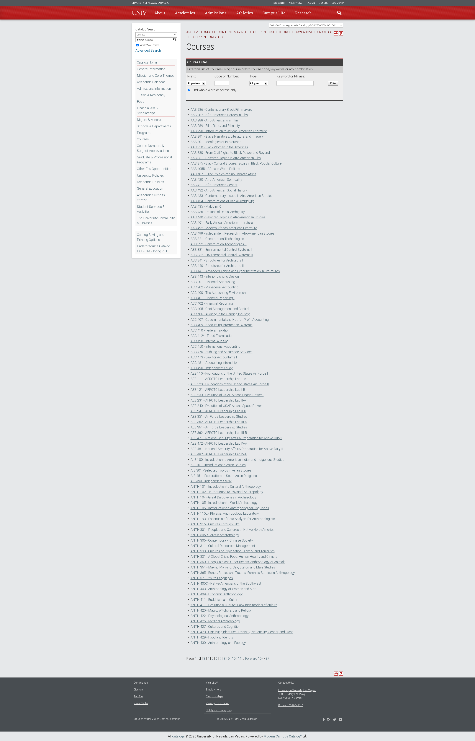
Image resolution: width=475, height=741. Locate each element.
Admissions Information (154, 88)
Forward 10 (253, 658)
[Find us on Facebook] (324, 720)
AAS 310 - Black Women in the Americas (219, 147)
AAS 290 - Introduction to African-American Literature (229, 131)
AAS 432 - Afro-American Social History (219, 190)
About (159, 12)
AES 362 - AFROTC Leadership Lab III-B (219, 433)
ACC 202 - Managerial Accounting (214, 287)
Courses (143, 139)
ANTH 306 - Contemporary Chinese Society (222, 540)
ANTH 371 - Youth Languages (212, 578)
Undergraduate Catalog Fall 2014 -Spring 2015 (153, 248)
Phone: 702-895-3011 (290, 705)
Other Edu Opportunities (154, 169)
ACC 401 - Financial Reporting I (213, 298)
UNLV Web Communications (163, 718)
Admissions (215, 12)
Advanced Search (148, 50)
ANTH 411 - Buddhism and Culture (215, 600)
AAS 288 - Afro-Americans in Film (214, 120)
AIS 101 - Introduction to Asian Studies (218, 465)
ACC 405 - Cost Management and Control (220, 309)
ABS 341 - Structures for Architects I (217, 260)
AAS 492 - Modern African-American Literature (224, 228)
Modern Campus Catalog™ (283, 736)
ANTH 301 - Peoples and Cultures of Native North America (232, 530)
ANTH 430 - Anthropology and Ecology (218, 643)
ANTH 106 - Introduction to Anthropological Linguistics (230, 508)
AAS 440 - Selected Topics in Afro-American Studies (228, 217)
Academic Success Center (151, 197)
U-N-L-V (139, 13)
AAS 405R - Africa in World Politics (215, 169)
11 (240, 658)
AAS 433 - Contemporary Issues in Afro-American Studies (232, 196)
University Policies (150, 175)
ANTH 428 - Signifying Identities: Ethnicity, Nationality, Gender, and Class (242, 632)
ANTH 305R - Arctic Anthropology (215, 535)
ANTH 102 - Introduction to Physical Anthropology (227, 492)
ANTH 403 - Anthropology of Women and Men (223, 589)
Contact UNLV (286, 682)
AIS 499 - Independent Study (211, 481)
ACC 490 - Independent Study (212, 368)
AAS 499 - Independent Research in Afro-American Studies (232, 233)
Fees (140, 101)
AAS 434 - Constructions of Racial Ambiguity (222, 201)
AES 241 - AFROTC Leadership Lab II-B (218, 411)
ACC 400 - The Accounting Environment (219, 293)
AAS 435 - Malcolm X (206, 206)
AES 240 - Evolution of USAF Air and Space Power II (228, 406)
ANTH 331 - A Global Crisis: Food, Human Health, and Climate (234, 556)
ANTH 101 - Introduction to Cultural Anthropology (226, 486)
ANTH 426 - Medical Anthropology (215, 621)
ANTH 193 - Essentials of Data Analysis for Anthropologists (233, 519)
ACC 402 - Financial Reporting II (213, 303)
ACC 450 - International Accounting (215, 346)
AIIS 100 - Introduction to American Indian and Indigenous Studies (237, 460)
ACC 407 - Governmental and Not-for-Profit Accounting (230, 319)
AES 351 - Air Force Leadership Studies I (220, 416)
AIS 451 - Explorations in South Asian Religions (224, 476)
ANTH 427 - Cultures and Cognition (215, 626)
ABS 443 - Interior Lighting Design (215, 276)
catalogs (178, 736)
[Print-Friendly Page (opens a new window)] (336, 33)
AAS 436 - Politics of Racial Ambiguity (218, 212)
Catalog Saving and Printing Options (150, 237)
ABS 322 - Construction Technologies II (219, 244)
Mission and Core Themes (155, 75)
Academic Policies (150, 182)
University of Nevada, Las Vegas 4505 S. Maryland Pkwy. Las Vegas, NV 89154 (297, 694)
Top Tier (138, 696)
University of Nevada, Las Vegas (150, 3)
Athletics (244, 12)
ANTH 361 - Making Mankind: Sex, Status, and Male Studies (233, 567)
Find (339, 13)
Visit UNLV (212, 682)
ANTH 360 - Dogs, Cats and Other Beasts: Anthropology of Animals (238, 562)
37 (267, 658)
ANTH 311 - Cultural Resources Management (223, 546)
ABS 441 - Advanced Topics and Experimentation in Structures (235, 271)
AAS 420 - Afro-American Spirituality (216, 179)
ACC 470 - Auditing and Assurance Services (222, 352)
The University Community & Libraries (156, 220)
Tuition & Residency (151, 95)
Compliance (141, 682)
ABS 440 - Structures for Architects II (217, 266)
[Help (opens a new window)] (341, 33)
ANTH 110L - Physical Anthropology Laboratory (225, 513)
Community (338, 3)
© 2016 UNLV (225, 718)
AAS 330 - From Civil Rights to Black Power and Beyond (230, 153)
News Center (141, 703)
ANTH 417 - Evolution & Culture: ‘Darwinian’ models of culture (234, 605)
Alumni (311, 3)
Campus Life (274, 12)
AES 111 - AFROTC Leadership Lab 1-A (218, 379)
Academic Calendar (151, 82)
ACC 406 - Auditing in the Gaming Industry (220, 314)
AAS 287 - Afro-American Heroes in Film (219, 115)
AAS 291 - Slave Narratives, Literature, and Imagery (227, 136)
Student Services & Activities (151, 209)
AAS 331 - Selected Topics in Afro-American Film (226, 158)
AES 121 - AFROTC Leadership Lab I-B (218, 389)
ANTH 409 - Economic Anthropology (217, 594)
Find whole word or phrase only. (214, 90)
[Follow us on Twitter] (328, 720)
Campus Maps (214, 696)
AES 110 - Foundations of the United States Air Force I (229, 373)
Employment (213, 689)
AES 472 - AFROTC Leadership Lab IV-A (219, 443)
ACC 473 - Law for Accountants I (214, 357)
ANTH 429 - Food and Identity (212, 637)
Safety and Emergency (219, 710)
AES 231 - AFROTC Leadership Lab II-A (218, 400)
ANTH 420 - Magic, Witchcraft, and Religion (222, 610)
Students (278, 3)
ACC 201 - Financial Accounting (213, 282)
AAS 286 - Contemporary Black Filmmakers (221, 109)
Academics (185, 12)
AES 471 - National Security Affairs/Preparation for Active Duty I (236, 438)
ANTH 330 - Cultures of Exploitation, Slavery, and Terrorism (233, 551)
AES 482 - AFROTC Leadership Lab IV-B (219, 454)
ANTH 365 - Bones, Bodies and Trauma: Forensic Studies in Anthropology (243, 573)
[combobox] (306, 25)
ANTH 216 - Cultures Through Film (215, 524)
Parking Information (217, 703)
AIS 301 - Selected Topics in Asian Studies (221, 470)
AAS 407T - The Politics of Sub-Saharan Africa (223, 174)
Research (303, 12)
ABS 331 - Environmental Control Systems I (221, 249)
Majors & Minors (149, 120)
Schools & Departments (154, 126)
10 (234, 658)
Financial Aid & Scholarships (147, 110)
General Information (151, 69)
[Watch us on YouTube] (340, 720)
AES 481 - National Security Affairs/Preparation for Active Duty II (237, 449)
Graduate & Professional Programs (154, 159)
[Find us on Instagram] (334, 720)
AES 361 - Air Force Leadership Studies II (220, 427)
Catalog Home (147, 62)
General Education (150, 188)
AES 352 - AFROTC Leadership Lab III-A (219, 422)
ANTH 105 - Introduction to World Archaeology (224, 503)
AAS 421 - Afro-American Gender (214, 185)
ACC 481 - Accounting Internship (214, 363)
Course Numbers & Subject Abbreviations (153, 148)
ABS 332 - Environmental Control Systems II (222, 255)
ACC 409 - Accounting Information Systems (222, 325)
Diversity (138, 689)
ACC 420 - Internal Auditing (210, 341)
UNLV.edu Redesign (246, 718)
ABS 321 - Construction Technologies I (218, 239)
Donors (323, 3)
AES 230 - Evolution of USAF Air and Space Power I (227, 395)
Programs (144, 133)
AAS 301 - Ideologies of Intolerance (216, 142)
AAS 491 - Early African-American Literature (222, 223)
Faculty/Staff (296, 3)
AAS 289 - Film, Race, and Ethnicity (215, 126)
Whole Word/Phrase (149, 45)
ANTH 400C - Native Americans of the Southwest (226, 583)
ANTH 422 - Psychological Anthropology (220, 616)
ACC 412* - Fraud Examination (212, 336)
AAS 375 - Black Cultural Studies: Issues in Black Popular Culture (236, 163)
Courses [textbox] (141, 34)
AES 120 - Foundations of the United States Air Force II (230, 384)
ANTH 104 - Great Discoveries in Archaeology (223, 497)
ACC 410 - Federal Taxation (210, 330)
